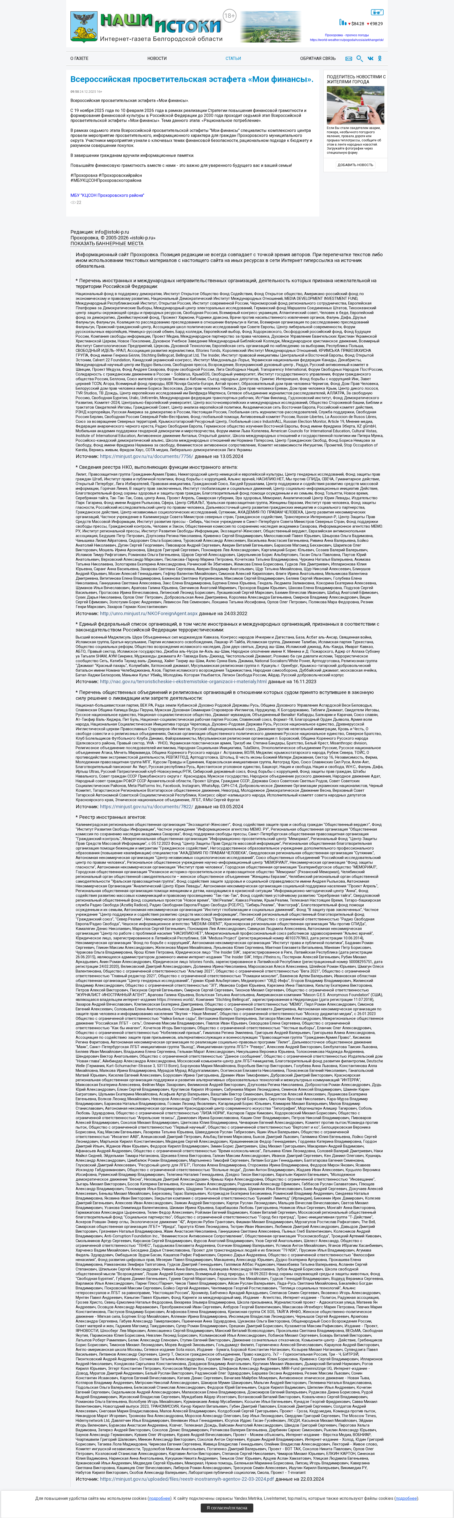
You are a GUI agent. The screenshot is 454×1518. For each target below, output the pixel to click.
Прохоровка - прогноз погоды (347, 35)
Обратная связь (318, 58)
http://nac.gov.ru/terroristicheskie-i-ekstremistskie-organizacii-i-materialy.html (183, 682)
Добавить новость (355, 165)
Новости (157, 58)
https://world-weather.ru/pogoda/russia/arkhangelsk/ (347, 40)
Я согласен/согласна (227, 1508)
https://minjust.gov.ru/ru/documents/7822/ (146, 807)
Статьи (233, 58)
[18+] (146, 28)
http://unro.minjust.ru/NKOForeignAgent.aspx (149, 613)
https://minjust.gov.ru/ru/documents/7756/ (146, 456)
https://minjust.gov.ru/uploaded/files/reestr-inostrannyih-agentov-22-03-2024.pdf (187, 1479)
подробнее (159, 1498)
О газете (79, 58)
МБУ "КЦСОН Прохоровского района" (107, 195)
